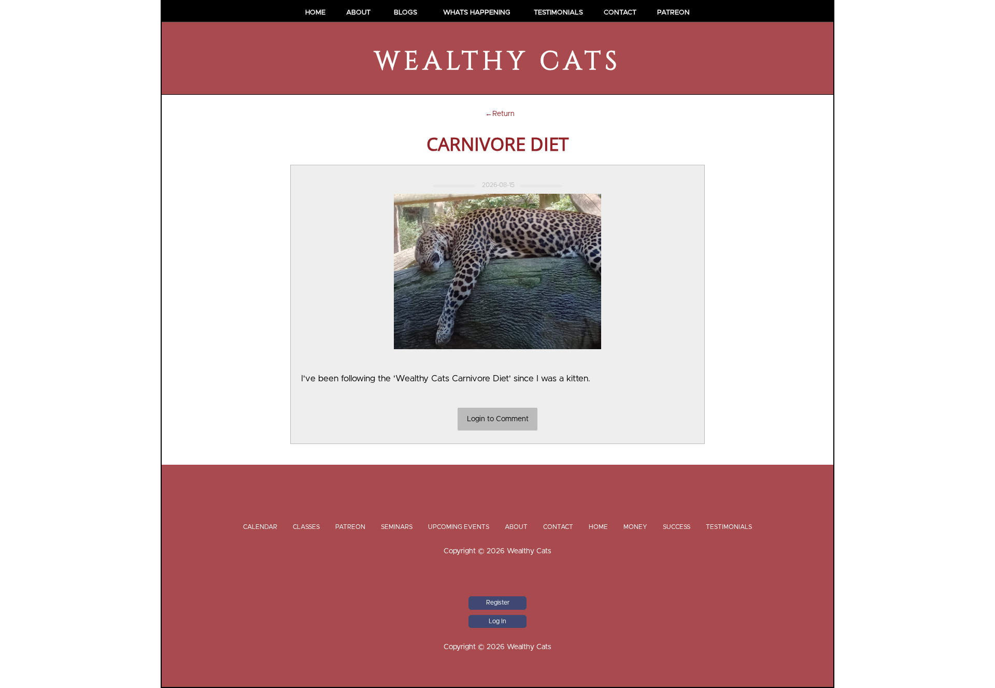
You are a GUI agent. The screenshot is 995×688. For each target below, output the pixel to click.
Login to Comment (498, 419)
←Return (498, 114)
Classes (306, 527)
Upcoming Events (458, 527)
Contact (620, 12)
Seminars (397, 527)
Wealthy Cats (497, 61)
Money (635, 527)
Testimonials (558, 12)
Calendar (260, 527)
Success (676, 527)
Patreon (673, 12)
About (358, 12)
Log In (497, 621)
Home (315, 12)
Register (497, 602)
